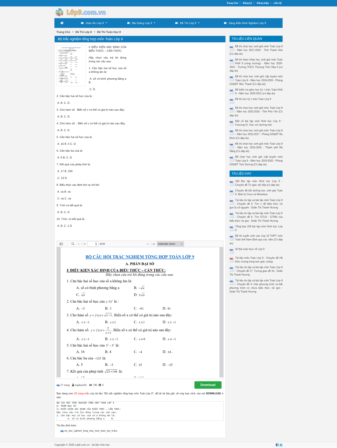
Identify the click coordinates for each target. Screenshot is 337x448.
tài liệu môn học (101, 444)
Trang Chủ (232, 3)
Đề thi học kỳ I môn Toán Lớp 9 (253, 99)
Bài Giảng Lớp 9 (142, 23)
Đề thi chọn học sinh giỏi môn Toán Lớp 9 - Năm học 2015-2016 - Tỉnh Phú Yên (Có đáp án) (256, 111)
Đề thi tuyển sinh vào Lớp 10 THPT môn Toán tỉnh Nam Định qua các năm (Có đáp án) (256, 239)
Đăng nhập (263, 3)
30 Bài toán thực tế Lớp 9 (249, 249)
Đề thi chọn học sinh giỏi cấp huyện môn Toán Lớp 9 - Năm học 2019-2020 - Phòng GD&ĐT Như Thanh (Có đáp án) (256, 80)
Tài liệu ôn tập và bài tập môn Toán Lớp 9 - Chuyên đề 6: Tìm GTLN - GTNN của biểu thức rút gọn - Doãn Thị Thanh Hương (256, 217)
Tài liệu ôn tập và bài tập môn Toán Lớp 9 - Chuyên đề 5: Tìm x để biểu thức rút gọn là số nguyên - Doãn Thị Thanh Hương (256, 204)
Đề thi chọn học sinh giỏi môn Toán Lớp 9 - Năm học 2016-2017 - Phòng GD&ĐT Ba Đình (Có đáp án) (256, 134)
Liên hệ (278, 3)
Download (208, 385)
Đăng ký (247, 3)
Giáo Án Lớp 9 (95, 23)
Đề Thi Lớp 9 (188, 23)
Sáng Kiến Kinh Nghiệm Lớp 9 (247, 23)
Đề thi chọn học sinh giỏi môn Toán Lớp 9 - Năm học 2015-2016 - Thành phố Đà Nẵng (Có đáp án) (256, 147)
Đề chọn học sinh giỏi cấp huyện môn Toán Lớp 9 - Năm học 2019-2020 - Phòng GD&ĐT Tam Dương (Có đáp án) (256, 160)
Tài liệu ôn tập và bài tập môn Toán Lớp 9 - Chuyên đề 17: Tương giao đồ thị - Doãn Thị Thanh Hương (256, 271)
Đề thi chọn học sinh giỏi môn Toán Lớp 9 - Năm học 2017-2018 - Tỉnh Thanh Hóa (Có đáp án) (256, 50)
